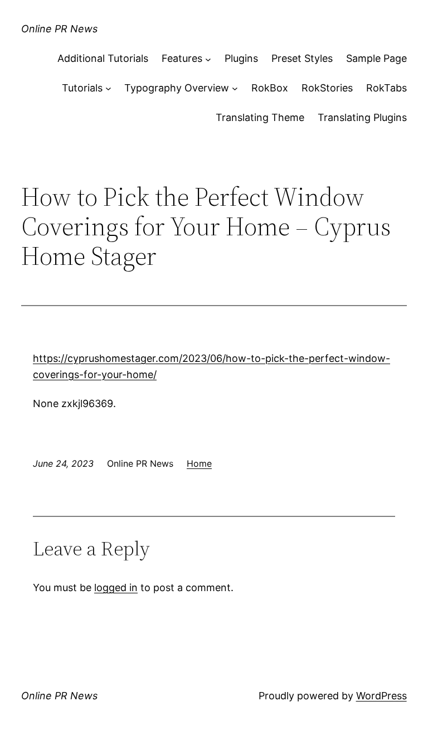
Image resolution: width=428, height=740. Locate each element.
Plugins (241, 58)
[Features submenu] (208, 59)
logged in (116, 587)
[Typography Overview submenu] (235, 88)
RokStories (327, 88)
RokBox (269, 88)
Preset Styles (302, 58)
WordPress (381, 696)
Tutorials (82, 88)
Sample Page (376, 58)
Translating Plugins (362, 117)
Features (182, 58)
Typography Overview (176, 88)
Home (199, 463)
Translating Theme (260, 117)
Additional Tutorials (102, 58)
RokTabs (386, 88)
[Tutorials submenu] (108, 88)
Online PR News (59, 29)
